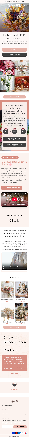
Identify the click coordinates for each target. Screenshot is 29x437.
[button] (4, 5)
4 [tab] (15, 373)
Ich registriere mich (20, 426)
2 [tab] (12, 373)
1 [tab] (11, 373)
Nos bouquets (14, 49)
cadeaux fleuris (14, 54)
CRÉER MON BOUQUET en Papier (14, 145)
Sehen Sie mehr (14, 96)
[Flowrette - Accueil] (14, 5)
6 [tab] (17, 373)
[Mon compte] (24, 5)
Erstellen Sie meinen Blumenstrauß (14, 139)
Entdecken (11, 295)
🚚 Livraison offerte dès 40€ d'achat (14, 1)
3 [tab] (13, 373)
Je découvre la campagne (12, 187)
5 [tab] (16, 373)
